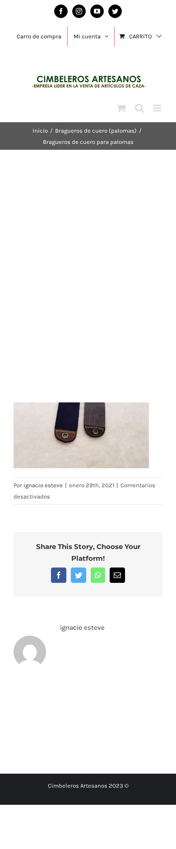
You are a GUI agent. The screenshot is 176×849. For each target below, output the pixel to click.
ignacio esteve (43, 485)
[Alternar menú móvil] (157, 108)
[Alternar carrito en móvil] (121, 108)
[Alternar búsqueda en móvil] (139, 108)
